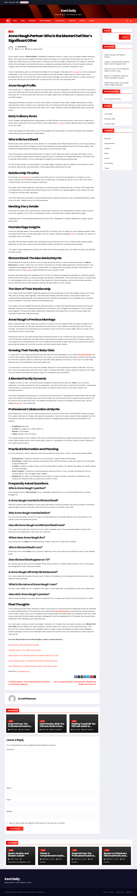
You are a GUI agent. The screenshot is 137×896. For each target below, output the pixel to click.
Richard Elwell (26, 177)
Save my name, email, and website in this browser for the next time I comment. (37, 823)
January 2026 (109, 124)
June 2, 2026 (14, 859)
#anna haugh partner (35, 49)
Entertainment (45, 21)
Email (9, 800)
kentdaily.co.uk (24, 671)
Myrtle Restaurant (62, 611)
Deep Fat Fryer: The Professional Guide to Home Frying (19, 726)
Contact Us (129, 892)
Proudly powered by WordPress (14, 892)
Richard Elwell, (77, 72)
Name (9, 788)
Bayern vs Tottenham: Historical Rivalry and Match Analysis (115, 856)
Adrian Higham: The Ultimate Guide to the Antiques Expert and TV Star (33, 655)
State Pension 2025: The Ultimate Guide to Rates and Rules (52, 726)
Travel (91, 21)
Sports (82, 21)
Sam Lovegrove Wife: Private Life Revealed (23, 645)
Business (32, 21)
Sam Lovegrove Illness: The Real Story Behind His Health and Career (33, 661)
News (23, 21)
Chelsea (29, 270)
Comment (11, 749)
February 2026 (109, 119)
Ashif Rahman (22, 47)
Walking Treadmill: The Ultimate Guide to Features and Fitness (83, 726)
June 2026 (108, 114)
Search (107, 30)
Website (9, 811)
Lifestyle (72, 21)
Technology (60, 21)
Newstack (32, 892)
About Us (111, 892)
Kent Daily (68, 10)
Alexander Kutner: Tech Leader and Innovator (24, 650)
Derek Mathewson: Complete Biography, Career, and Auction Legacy (32, 666)
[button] (127, 21)
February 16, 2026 (48, 859)
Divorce (74, 234)
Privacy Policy (120, 892)
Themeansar (40, 892)
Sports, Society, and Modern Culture (18, 854)
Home (15, 21)
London (62, 123)
